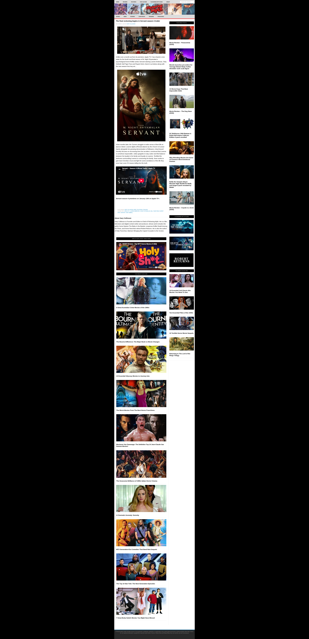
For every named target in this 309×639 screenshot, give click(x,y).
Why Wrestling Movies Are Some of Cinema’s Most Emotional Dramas (181, 159)
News (135, 209)
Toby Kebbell (129, 212)
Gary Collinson (128, 209)
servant (123, 212)
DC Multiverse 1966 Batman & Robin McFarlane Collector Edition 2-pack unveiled (180, 135)
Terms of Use (158, 633)
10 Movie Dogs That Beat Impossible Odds (178, 90)
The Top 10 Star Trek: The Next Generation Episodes (135, 584)
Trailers (145, 209)
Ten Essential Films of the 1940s (181, 313)
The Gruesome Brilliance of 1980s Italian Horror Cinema (136, 481)
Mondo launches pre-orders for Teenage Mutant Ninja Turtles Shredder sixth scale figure (180, 66)
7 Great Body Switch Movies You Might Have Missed (135, 618)
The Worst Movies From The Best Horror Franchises (135, 410)
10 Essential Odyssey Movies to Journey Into (133, 376)
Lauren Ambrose (134, 211)
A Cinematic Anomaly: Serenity (127, 515)
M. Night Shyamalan (145, 211)
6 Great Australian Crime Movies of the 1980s (132, 307)
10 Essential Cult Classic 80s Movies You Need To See (180, 291)
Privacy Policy (167, 633)
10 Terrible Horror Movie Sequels (181, 333)
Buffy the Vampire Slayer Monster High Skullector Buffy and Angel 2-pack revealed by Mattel (180, 184)
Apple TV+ (127, 211)
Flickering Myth (154, 9)
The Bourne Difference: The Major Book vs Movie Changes (138, 342)
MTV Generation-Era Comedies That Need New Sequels (136, 549)
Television (140, 209)
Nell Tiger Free (155, 211)
